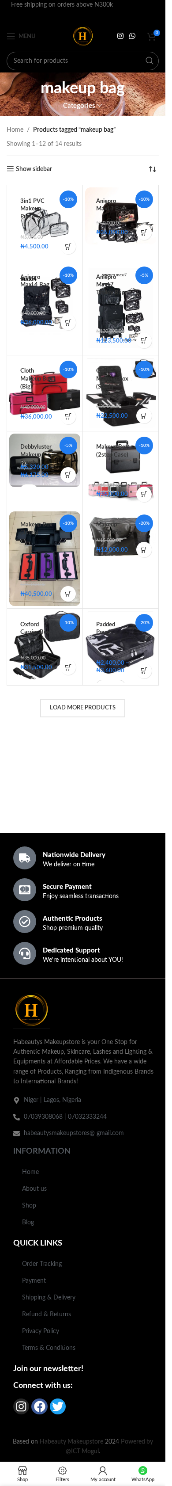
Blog (28, 1222)
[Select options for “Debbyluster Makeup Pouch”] (68, 475)
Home (15, 130)
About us (34, 1189)
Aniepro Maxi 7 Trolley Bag (110, 284)
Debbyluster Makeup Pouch (36, 454)
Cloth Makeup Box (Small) (112, 378)
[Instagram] (21, 1406)
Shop (29, 1206)
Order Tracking (42, 1264)
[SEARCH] (149, 61)
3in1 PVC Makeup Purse (32, 208)
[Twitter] (58, 1406)
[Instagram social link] (120, 36)
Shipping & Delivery (48, 1298)
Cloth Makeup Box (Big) (36, 378)
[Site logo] (83, 36)
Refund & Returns (46, 1314)
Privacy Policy (40, 1331)
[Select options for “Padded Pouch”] (144, 670)
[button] (68, 246)
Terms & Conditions (48, 1348)
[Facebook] (39, 1406)
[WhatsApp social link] (132, 36)
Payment (34, 1281)
